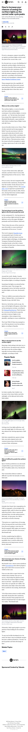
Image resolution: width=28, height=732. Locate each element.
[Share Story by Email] (9, 27)
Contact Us (18, 728)
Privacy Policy (18, 721)
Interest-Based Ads (21, 724)
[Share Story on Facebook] (2, 27)
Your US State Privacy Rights (14, 723)
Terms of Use (20, 726)
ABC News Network (10, 721)
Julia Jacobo (5, 21)
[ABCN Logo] (9, 2)
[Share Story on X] (6, 27)
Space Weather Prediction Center (11, 79)
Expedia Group (18, 233)
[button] (2, 2)
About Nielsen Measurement (11, 726)
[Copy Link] (12, 27)
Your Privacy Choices (11, 728)
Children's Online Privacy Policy (9, 724)
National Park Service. (10, 310)
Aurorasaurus (9, 565)
